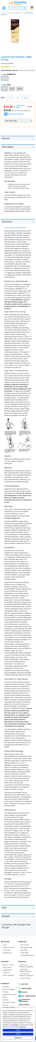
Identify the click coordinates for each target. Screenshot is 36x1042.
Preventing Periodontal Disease (25, 970)
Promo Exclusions (8, 975)
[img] (5, 67)
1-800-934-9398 (26, 988)
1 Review (13, 67)
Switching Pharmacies (27, 955)
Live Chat (24, 984)
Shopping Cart (7, 953)
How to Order (24, 945)
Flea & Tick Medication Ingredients (26, 966)
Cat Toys (5, 1005)
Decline (18, 1034)
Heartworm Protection (9, 994)
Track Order (6, 950)
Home (3, 13)
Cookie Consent (24, 1004)
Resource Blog (24, 978)
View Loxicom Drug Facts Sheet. (15, 227)
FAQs (11, 965)
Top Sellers (5, 987)
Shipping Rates (7, 970)
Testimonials (24, 953)
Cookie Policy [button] (14, 1025)
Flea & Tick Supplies (8, 989)
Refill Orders (24, 950)
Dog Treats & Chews (8, 1002)
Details (30, 106)
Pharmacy (5, 992)
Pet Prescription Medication (14, 13)
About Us (6, 965)
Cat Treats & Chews (8, 1007)
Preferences (18, 1038)
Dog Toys (5, 1000)
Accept (18, 1030)
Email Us (24, 992)
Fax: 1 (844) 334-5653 (28, 996)
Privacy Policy (7, 967)
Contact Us (6, 973)
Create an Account (8, 947)
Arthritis (4, 997)
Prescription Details (26, 947)
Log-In (5, 945)
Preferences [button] (23, 1027)
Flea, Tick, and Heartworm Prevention (26, 974)
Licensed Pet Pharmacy (25, 1000)
